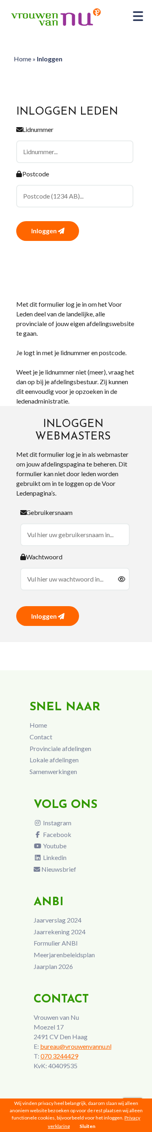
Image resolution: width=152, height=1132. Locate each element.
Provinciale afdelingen (60, 748)
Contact (41, 737)
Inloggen (44, 230)
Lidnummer (38, 129)
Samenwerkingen (53, 771)
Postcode (35, 174)
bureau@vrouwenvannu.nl (75, 1046)
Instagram (56, 823)
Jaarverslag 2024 (57, 920)
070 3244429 (59, 1056)
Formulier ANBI (56, 943)
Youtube (54, 846)
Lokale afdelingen (54, 760)
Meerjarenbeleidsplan (64, 954)
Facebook (56, 834)
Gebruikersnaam (49, 512)
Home (22, 59)
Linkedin (54, 857)
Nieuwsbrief (58, 869)
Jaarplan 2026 (53, 966)
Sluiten (87, 1126)
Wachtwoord (44, 557)
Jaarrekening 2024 (60, 931)
